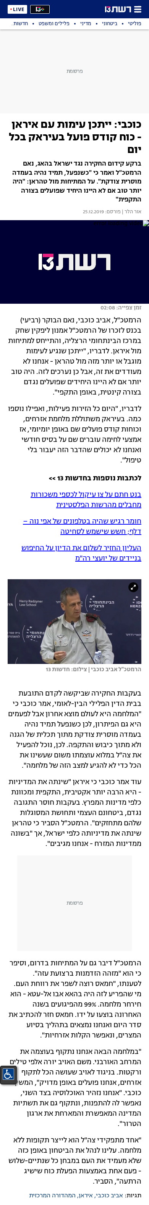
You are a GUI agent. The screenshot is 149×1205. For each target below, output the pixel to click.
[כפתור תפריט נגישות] (8, 1074)
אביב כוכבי (109, 1196)
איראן (86, 1196)
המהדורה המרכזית (52, 1196)
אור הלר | (131, 212)
